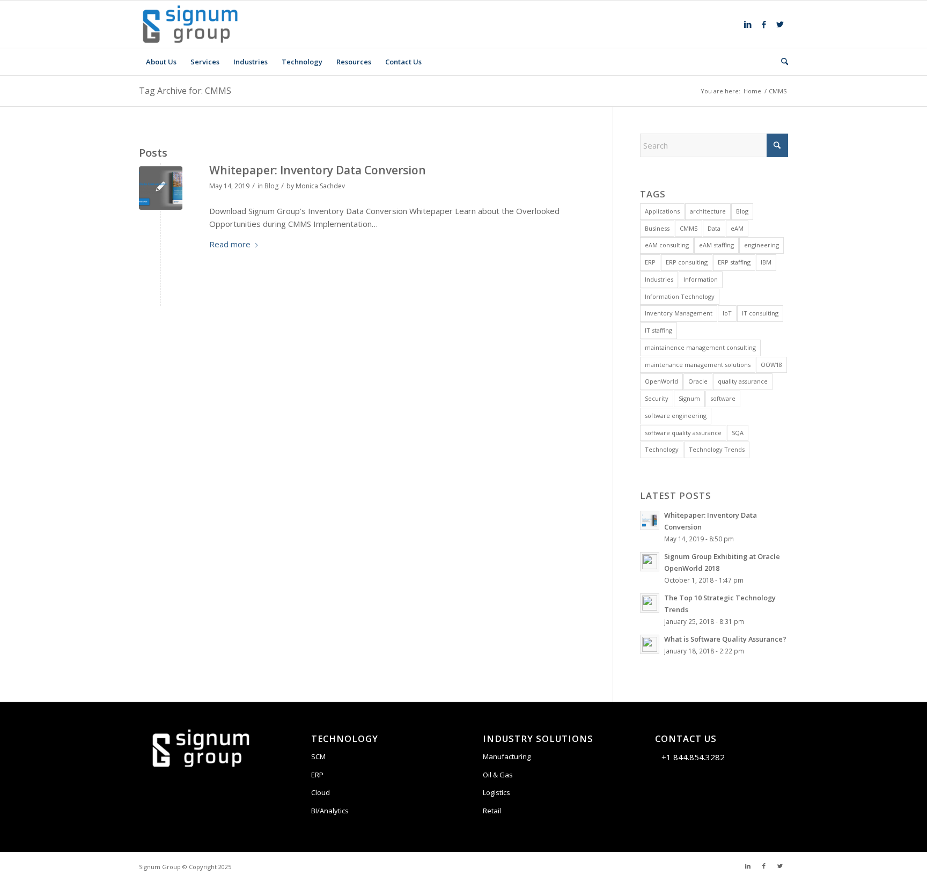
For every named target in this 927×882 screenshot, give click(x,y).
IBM (766, 262)
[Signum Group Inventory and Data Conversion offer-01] (160, 188)
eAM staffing (716, 245)
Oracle (698, 381)
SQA (738, 433)
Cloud (320, 792)
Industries (659, 279)
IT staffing (658, 330)
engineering (761, 245)
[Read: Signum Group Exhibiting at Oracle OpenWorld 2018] (649, 561)
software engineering (676, 415)
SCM (318, 756)
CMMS (688, 228)
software (722, 398)
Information (700, 279)
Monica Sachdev (320, 185)
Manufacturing (507, 756)
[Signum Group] (190, 24)
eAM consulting (667, 245)
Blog (271, 185)
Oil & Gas (498, 775)
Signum (689, 398)
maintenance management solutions (698, 365)
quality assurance (743, 381)
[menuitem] (161, 61)
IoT (727, 313)
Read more (230, 244)
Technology (662, 449)
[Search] (781, 61)
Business (657, 228)
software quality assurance (683, 433)
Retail (492, 810)
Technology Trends (717, 449)
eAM (737, 228)
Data (714, 228)
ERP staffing (734, 262)
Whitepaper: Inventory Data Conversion (317, 170)
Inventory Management (678, 313)
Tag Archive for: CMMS (185, 91)
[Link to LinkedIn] (748, 24)
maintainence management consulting (700, 347)
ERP (650, 262)
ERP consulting (687, 262)
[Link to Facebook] (764, 24)
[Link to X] (780, 24)
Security (656, 398)
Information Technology (680, 296)
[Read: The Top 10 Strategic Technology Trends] (649, 603)
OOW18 (771, 365)
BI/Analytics (330, 810)
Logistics (496, 792)
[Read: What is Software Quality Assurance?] (649, 644)
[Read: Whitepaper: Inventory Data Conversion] (649, 520)
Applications (662, 211)
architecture (708, 211)
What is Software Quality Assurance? (725, 639)
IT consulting (760, 313)
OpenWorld (661, 381)
